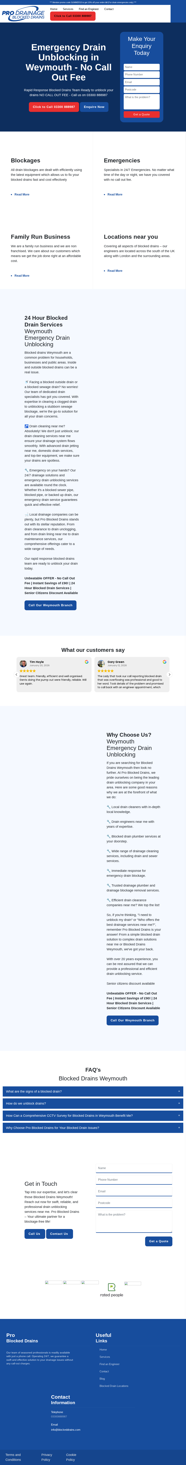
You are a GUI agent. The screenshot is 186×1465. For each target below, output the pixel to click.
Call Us (35, 1234)
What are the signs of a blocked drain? (34, 1091)
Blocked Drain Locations (113, 1385)
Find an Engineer (89, 9)
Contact (109, 9)
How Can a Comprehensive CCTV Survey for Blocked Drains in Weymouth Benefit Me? (69, 1115)
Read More (22, 194)
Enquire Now (94, 107)
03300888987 (59, 1416)
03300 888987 (97, 95)
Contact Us (59, 1234)
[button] (169, 674)
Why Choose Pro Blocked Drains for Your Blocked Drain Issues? (52, 1128)
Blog (102, 1378)
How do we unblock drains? (26, 1103)
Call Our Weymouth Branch (50, 605)
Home (53, 9)
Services (68, 9)
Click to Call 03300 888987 (73, 16)
